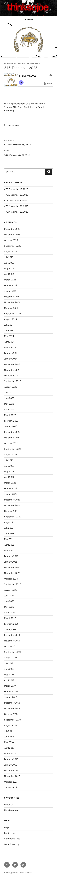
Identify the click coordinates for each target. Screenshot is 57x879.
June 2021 (9, 533)
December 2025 (12, 229)
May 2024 (9, 336)
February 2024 (11, 353)
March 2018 (10, 753)
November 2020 (12, 573)
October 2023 (11, 375)
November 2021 (12, 505)
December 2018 (12, 703)
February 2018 (11, 759)
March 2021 (10, 550)
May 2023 (9, 404)
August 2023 (10, 387)
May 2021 (9, 539)
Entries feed (10, 833)
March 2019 (10, 686)
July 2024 (9, 325)
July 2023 (9, 392)
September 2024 (12, 313)
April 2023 (9, 409)
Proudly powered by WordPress (18, 872)
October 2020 (11, 579)
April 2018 (9, 748)
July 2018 (8, 731)
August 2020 (10, 590)
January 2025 (10, 291)
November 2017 (12, 776)
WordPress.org (11, 844)
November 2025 (12, 234)
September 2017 (12, 787)
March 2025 (10, 280)
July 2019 (8, 663)
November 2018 (12, 708)
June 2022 (9, 466)
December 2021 (12, 500)
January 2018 (10, 765)
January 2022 (10, 494)
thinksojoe (33, 64)
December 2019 (12, 635)
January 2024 (10, 359)
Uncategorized (11, 810)
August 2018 (10, 725)
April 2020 (9, 612)
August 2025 (10, 251)
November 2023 (12, 370)
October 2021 (10, 511)
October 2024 (11, 308)
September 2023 (12, 381)
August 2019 (10, 657)
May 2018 (9, 742)
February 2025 (11, 285)
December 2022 (12, 432)
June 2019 (9, 669)
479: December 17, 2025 (16, 189)
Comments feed (12, 838)
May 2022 (9, 471)
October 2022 (11, 443)
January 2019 (10, 697)
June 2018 (9, 736)
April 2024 (9, 342)
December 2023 (12, 364)
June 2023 (9, 398)
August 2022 (10, 454)
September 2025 (12, 246)
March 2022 (10, 483)
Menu (30, 19)
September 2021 (12, 517)
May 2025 (9, 268)
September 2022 (12, 449)
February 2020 (11, 624)
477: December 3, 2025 (15, 200)
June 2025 (9, 263)
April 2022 (9, 477)
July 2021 (8, 528)
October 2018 (11, 714)
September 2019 (12, 652)
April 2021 (9, 545)
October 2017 (10, 782)
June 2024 (9, 330)
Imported (13, 125)
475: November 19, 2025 (16, 212)
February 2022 (11, 488)
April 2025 (9, 274)
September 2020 (12, 584)
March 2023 (10, 415)
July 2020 (9, 595)
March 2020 (10, 618)
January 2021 (10, 562)
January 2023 (10, 426)
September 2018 (12, 720)
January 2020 (10, 629)
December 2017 (12, 770)
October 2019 (11, 646)
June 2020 (9, 601)
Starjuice (28, 107)
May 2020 (9, 607)
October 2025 (11, 240)
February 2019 (11, 691)
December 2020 (12, 567)
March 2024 (10, 347)
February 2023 (11, 421)
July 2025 (9, 257)
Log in (7, 827)
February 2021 (11, 556)
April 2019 (9, 680)
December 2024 (12, 296)
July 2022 (8, 460)
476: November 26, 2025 (16, 206)
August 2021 (10, 522)
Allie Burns (18, 107)
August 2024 (10, 319)
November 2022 (12, 437)
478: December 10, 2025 (16, 195)
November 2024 (12, 302)
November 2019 (12, 641)
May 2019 (9, 674)
